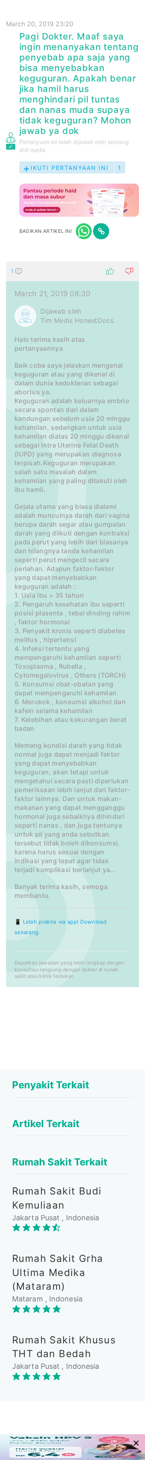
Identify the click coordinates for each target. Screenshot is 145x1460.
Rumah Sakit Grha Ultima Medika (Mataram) (57, 1272)
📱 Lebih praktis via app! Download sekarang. (60, 926)
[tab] (72, 624)
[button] (72, 271)
